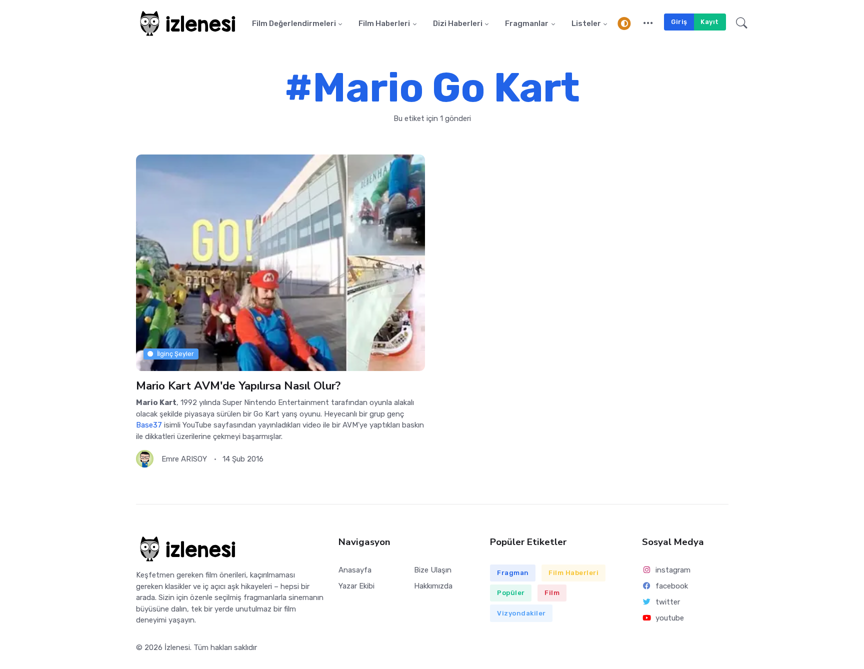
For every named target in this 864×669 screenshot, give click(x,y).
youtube (670, 618)
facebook (672, 586)
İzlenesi (177, 647)
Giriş (679, 22)
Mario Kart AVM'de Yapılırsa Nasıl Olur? (238, 386)
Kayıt (709, 22)
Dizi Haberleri (457, 23)
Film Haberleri (384, 23)
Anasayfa (355, 570)
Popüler (511, 592)
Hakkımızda (433, 586)
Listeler (586, 23)
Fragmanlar (526, 23)
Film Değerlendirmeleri (294, 23)
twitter (668, 602)
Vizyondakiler (521, 613)
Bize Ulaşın (433, 570)
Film (552, 592)
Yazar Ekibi (356, 586)
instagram (673, 570)
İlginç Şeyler (175, 354)
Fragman (513, 572)
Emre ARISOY (184, 459)
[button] (648, 23)
